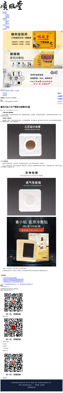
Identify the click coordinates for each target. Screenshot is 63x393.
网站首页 (8, 90)
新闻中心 (12, 90)
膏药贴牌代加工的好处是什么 (26, 284)
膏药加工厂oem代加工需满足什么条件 (13, 281)
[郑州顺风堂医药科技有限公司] (11, 9)
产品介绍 (5, 94)
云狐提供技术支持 (31, 387)
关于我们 (5, 92)
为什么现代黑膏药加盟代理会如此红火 (13, 280)
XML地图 (42, 384)
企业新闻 (60, 96)
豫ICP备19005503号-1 (27, 384)
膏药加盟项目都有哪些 (10, 277)
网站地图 (37, 384)
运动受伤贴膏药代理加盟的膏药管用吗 (13, 279)
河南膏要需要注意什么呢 (10, 284)
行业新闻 (17, 90)
